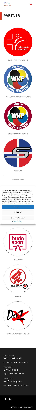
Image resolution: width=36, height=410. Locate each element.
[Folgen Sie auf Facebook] (6, 399)
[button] (33, 188)
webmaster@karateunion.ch (16, 385)
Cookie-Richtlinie (17, 221)
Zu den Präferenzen (18, 218)
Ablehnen (18, 212)
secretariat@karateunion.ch (16, 362)
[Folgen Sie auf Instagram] (10, 399)
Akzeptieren (18, 207)
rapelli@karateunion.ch (14, 373)
